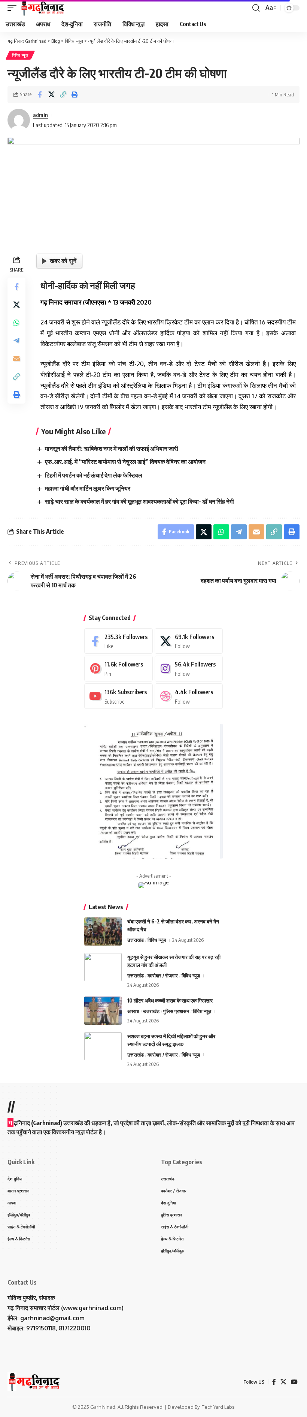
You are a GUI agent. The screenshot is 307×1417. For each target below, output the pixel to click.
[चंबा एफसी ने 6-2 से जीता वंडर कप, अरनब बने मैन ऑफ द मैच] (103, 931)
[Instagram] (189, 668)
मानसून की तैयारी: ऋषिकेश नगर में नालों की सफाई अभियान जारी (111, 448)
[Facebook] (118, 641)
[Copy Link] (63, 95)
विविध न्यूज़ (20, 55)
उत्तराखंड (135, 940)
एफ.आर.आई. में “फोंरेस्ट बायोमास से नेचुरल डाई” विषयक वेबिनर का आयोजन (125, 461)
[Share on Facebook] (39, 95)
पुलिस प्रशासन (176, 1011)
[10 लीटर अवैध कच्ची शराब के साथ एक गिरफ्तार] (103, 1011)
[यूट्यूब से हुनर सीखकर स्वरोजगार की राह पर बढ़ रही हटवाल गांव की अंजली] (103, 967)
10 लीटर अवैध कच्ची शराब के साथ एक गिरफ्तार (170, 1000)
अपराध (133, 1011)
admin (40, 114)
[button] (13, 8)
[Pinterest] (118, 668)
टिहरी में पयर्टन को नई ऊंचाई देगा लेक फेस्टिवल (93, 475)
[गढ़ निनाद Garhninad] (42, 8)
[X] (189, 641)
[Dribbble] (189, 696)
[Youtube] (118, 696)
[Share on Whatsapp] (16, 323)
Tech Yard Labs (218, 1407)
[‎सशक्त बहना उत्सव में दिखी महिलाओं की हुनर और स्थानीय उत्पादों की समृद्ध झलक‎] (103, 1046)
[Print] (74, 95)
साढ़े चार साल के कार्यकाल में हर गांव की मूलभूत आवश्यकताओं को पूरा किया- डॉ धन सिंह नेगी (139, 501)
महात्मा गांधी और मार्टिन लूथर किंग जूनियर (87, 488)
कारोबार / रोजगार (163, 976)
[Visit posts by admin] (18, 120)
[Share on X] (51, 95)
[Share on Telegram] (16, 341)
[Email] (16, 359)
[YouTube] (294, 1382)
